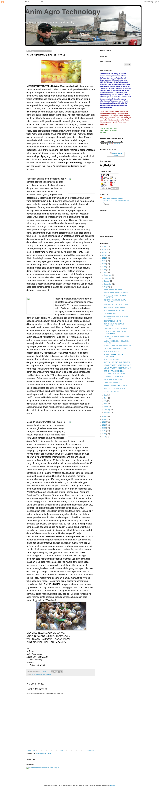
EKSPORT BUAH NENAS (112, 321)
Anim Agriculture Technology (113, 198)
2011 (104, 431)
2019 (104, 267)
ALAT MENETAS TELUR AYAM (41, 674)
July (105, 395)
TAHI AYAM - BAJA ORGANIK (113, 377)
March (106, 407)
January (107, 412)
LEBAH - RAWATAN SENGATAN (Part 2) (117, 365)
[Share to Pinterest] (61, 671)
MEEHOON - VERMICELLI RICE (115, 374)
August (106, 287)
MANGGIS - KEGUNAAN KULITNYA (116, 305)
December (108, 275)
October (107, 281)
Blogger (113, 785)
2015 (104, 419)
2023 (104, 255)
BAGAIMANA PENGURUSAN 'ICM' (115, 385)
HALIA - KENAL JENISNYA (113, 380)
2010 (104, 434)
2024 (104, 252)
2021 (104, 261)
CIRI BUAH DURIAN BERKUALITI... (116, 329)
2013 (104, 425)
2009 (104, 437)
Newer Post (31, 750)
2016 (104, 416)
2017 (104, 273)
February (107, 410)
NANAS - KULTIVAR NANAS (113, 289)
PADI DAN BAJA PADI (111, 352)
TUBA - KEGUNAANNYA (112, 383)
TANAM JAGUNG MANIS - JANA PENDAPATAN (115, 332)
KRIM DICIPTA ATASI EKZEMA (114, 371)
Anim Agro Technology (62, 12)
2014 (104, 422)
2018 (104, 270)
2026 (104, 246)
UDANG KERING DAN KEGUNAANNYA (117, 346)
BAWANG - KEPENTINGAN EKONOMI (117, 362)
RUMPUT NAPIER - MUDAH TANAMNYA (113, 355)
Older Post (90, 750)
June (106, 398)
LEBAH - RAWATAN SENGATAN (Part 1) (117, 368)
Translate (117, 144)
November (108, 278)
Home (61, 750)
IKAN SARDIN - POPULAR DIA (114, 307)
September (108, 284)
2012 (104, 428)
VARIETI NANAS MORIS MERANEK (116, 292)
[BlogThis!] (54, 671)
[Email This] (52, 671)
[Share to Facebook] (59, 671)
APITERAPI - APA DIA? (111, 359)
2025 (104, 249)
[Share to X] (56, 671)
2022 (104, 258)
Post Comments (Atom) (43, 754)
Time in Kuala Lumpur (117, 154)
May (105, 401)
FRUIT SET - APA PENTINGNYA (114, 388)
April (106, 404)
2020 (104, 264)
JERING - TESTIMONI (111, 391)
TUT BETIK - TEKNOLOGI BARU (115, 349)
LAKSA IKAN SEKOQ (111, 313)
